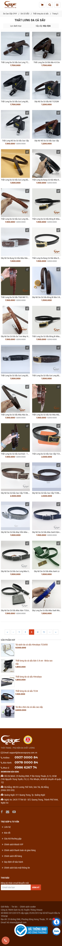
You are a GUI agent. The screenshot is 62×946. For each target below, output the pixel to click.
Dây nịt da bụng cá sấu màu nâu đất (16, 258)
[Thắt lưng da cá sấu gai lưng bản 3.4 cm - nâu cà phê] (46, 359)
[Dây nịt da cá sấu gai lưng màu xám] (15, 555)
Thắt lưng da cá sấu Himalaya (28, 676)
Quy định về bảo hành (13, 862)
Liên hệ (7, 827)
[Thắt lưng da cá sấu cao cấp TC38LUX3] (46, 437)
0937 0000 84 (26, 757)
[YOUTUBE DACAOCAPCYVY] (14, 811)
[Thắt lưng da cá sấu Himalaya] (7, 681)
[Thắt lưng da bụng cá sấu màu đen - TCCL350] (46, 241)
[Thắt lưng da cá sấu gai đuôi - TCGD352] (15, 437)
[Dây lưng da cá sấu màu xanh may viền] (46, 594)
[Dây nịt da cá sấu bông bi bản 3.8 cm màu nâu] (46, 281)
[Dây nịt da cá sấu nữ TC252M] (46, 85)
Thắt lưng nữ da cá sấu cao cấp (15, 140)
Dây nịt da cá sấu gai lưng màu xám (16, 571)
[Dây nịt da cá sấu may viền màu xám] (15, 516)
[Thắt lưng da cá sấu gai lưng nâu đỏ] (15, 202)
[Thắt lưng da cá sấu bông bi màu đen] (46, 320)
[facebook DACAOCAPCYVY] (2, 811)
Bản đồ (7, 833)
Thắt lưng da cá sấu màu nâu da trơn (16, 414)
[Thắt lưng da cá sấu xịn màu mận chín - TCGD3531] (46, 398)
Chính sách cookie (28, 906)
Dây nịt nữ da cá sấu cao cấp (46, 140)
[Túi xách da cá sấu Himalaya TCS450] (7, 649)
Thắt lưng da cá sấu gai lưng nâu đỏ (16, 219)
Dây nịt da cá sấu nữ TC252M (46, 101)
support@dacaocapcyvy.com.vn (23, 752)
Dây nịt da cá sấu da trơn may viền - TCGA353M (21, 336)
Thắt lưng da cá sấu (40, 14)
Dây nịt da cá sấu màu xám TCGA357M (17, 610)
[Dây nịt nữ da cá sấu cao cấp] (46, 124)
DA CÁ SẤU (25, 14)
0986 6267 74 (26, 767)
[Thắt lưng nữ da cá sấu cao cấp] (15, 124)
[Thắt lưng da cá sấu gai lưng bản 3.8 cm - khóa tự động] (15, 85)
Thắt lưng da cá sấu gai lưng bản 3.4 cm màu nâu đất (23, 180)
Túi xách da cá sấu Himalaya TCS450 (31, 644)
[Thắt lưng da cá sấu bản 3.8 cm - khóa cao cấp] (7, 665)
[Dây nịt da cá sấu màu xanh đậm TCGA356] (46, 516)
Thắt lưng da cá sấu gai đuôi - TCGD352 (17, 454)
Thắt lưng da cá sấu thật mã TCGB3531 (17, 297)
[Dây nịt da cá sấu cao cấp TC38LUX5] (46, 476)
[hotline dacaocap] (6, 940)
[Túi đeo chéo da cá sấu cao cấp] (7, 712)
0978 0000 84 (26, 762)
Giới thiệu (5, 906)
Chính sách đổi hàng (13, 856)
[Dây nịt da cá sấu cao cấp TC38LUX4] (15, 476)
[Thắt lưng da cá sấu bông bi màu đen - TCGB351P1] (46, 202)
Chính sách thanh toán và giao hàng (20, 850)
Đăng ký (35, 887)
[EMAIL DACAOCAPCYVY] (8, 811)
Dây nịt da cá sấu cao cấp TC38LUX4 (16, 493)
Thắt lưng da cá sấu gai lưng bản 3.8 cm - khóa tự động (24, 101)
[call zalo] (56, 931)
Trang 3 (55, 14)
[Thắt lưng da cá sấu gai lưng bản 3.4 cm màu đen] (15, 359)
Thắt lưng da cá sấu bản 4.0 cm (47, 62)
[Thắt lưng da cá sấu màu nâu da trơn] (15, 398)
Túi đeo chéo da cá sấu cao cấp (29, 707)
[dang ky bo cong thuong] (31, 930)
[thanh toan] (42, 5)
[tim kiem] (50, 5)
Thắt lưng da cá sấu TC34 (26, 691)
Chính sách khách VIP (13, 844)
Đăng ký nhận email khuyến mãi (15, 883)
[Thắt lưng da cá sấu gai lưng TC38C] (15, 46)
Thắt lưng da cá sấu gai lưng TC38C (16, 62)
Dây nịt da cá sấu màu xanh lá (46, 571)
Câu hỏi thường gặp (12, 838)
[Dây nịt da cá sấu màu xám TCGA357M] (15, 594)
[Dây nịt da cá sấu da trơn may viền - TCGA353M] (15, 320)
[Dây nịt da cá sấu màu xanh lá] (46, 555)
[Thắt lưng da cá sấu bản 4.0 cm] (46, 46)
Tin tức (14, 906)
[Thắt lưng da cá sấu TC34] (7, 696)
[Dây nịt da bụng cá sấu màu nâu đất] (15, 241)
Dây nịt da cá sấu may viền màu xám (16, 532)
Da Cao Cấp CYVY (10, 14)
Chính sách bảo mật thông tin (17, 867)
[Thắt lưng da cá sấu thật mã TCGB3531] (15, 281)
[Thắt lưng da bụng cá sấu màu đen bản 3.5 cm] (46, 163)
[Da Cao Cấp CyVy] (10, 5)
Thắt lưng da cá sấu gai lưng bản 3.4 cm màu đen (21, 375)
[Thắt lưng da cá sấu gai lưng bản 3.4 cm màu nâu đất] (15, 163)
